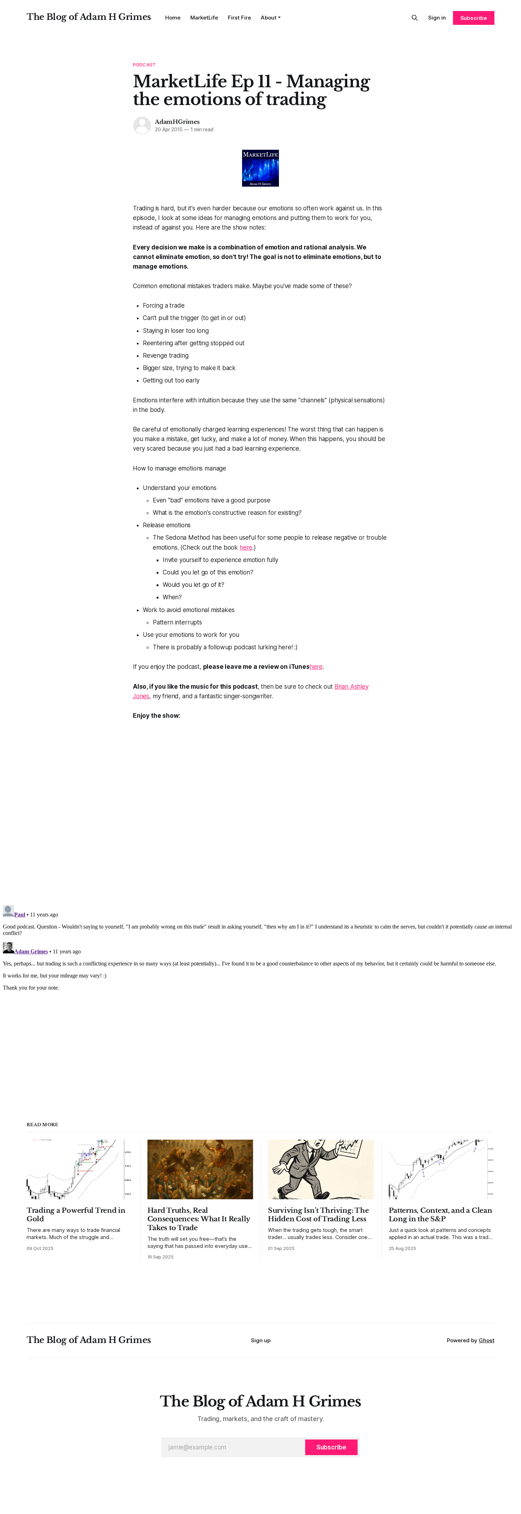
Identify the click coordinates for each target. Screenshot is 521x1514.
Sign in (437, 17)
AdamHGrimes (177, 121)
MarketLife (204, 17)
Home (172, 17)
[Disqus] (260, 809)
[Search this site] (414, 17)
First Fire (239, 17)
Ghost (486, 1340)
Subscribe (473, 18)
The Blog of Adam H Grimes (89, 17)
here (246, 547)
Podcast (144, 64)
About (268, 17)
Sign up (260, 1340)
